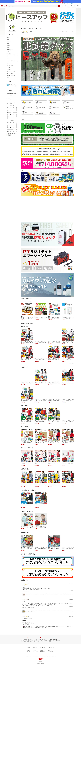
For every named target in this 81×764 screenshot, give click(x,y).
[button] (77, 4)
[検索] (59, 6)
